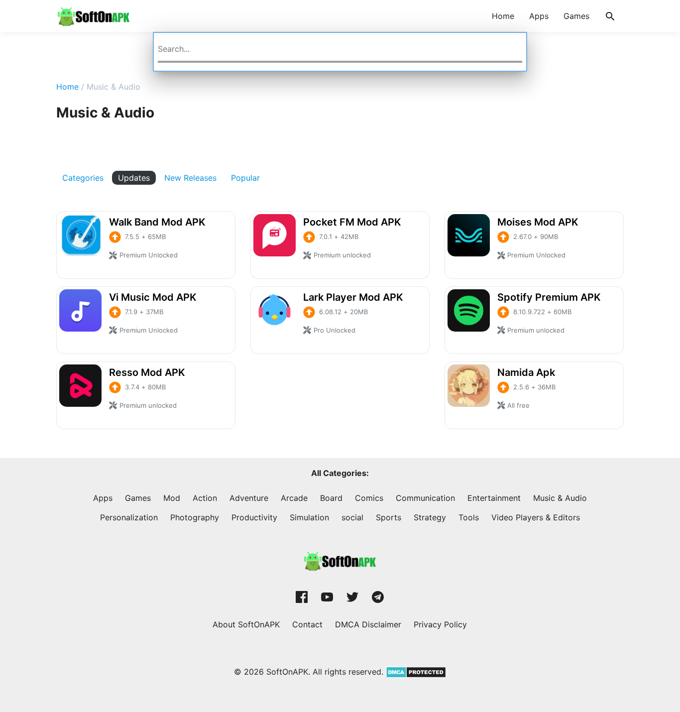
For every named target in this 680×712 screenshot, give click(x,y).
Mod (171, 498)
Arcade (294, 498)
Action (205, 498)
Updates (134, 178)
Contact (307, 624)
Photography (194, 517)
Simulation (309, 517)
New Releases (190, 178)
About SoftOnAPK (246, 624)
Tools (468, 517)
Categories (83, 178)
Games (576, 16)
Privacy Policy (440, 624)
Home (503, 16)
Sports (388, 517)
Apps (539, 16)
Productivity (254, 517)
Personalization (129, 517)
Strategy (430, 517)
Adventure (248, 498)
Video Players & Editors (535, 517)
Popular (245, 178)
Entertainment (494, 498)
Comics (369, 498)
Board (331, 498)
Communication (425, 498)
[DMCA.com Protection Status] (414, 672)
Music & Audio (560, 498)
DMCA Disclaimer (368, 624)
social (352, 517)
